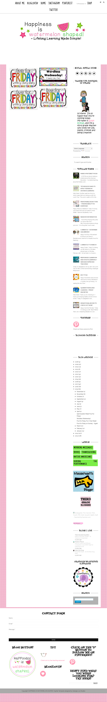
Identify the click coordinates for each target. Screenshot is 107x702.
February (80, 428)
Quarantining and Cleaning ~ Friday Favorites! (88, 290)
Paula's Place (79, 542)
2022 (77, 372)
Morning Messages (83, 447)
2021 (76, 374)
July (78, 404)
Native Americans (83, 457)
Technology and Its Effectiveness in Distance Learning (88, 188)
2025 (77, 364)
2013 (76, 436)
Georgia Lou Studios (79, 691)
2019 (76, 379)
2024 (77, 367)
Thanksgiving (89, 452)
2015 (76, 389)
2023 (77, 369)
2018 (76, 381)
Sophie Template (59, 691)
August (79, 401)
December (80, 391)
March (79, 426)
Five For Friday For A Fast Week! (53, 90)
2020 (77, 377)
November (80, 394)
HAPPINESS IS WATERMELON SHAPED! (40, 691)
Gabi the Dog (79, 550)
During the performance (85, 462)
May (78, 409)
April (78, 411)
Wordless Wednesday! (53, 69)
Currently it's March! (89, 244)
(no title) (84, 275)
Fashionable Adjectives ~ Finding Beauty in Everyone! (89, 204)
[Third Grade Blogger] (86, 506)
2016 (76, 386)
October (79, 396)
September (80, 399)
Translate (87, 151)
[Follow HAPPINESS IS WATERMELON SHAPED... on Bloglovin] (78, 524)
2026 (77, 362)
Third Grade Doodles (82, 535)
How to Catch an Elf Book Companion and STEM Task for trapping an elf (84, 544)
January (79, 431)
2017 (76, 384)
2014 (76, 433)
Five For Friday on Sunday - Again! (23, 92)
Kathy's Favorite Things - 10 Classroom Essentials (83, 537)
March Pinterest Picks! (89, 173)
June (78, 406)
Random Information (89, 217)
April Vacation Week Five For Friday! (23, 70)
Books (77, 452)
